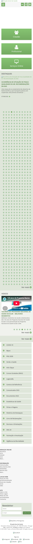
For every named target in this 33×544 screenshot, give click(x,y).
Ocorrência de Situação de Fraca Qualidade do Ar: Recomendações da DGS (15, 84)
